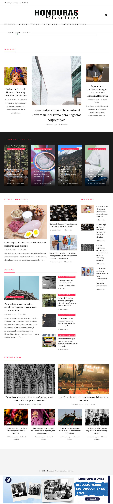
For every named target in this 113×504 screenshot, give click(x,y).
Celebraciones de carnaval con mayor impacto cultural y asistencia (16, 430)
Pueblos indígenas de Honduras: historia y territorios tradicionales (16, 92)
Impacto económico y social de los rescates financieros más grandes (66, 282)
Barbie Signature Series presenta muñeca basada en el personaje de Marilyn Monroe (43, 430)
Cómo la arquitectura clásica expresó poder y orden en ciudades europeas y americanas (102, 253)
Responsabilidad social (16, 149)
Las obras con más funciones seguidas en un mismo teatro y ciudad (96, 430)
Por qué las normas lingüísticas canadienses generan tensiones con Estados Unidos (20, 307)
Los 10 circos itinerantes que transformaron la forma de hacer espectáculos (70, 430)
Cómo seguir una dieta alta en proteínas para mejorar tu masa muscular (102, 211)
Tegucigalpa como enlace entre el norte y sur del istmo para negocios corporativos (56, 115)
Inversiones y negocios (15, 297)
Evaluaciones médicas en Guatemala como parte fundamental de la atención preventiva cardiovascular (63, 255)
